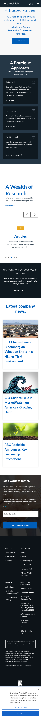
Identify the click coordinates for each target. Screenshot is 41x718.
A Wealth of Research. (19, 190)
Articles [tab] (11, 257)
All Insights (9, 587)
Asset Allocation (26, 564)
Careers (8, 560)
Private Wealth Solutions (26, 574)
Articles (20, 236)
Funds (22, 626)
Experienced (13, 111)
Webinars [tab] (14, 257)
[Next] (34, 214)
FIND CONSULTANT (19, 525)
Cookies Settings (27, 592)
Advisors (23, 552)
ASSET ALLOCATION (13, 155)
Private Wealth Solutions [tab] (16, 257)
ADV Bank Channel (24, 621)
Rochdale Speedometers (12, 592)
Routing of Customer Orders (27, 597)
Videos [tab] (8, 257)
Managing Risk (26, 568)
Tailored (10, 82)
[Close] (38, 689)
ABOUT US (20, 40)
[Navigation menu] (38, 4)
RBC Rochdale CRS (26, 631)
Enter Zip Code (10, 514)
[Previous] (27, 214)
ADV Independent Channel (27, 615)
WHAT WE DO (11, 100)
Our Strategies (26, 560)
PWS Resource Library (11, 598)
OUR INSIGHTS (10, 205)
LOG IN (30, 4)
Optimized (12, 137)
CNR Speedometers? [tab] (5, 257)
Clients (23, 556)
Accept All (20, 714)
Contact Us (10, 556)
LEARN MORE (20, 290)
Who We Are (10, 552)
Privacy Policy (26, 588)
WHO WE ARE (11, 126)
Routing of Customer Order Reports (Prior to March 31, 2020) (27, 606)
